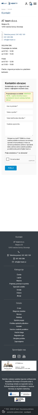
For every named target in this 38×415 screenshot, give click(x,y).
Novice (19, 314)
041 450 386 (8, 37)
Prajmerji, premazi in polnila (19, 284)
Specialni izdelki (19, 287)
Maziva (19, 281)
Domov (3, 9)
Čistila (19, 275)
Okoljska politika (19, 338)
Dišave (19, 293)
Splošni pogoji (19, 320)
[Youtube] (24, 356)
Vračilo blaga (19, 332)
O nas (19, 308)
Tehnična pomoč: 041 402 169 (14, 34)
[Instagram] (19, 356)
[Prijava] (27, 3)
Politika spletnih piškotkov (19, 323)
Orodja (19, 290)
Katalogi (19, 317)
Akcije (19, 296)
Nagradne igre (19, 335)
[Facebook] (14, 356)
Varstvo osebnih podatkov (19, 329)
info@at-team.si (9, 40)
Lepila (19, 278)
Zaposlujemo (19, 341)
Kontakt (19, 326)
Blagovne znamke (19, 311)
